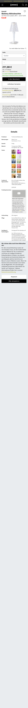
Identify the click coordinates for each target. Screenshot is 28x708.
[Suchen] (23, 5)
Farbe (3, 52)
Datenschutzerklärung (9, 272)
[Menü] (2, 5)
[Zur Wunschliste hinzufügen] (25, 11)
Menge (4, 59)
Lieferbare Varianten (14, 84)
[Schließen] (26, 1)
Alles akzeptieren (14, 281)
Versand (7, 71)
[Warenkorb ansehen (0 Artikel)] (26, 5)
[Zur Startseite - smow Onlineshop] (14, 5)
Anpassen (14, 277)
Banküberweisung (7, 90)
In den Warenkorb (14, 79)
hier (20, 210)
